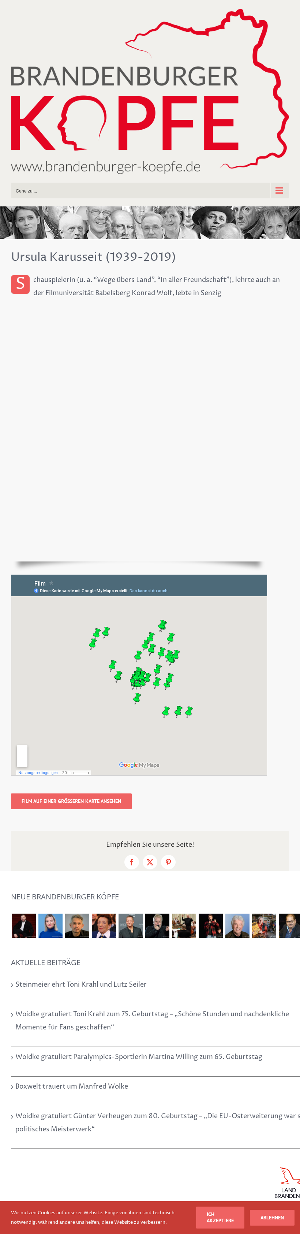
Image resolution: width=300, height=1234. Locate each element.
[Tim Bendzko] (210, 926)
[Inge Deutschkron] (103, 926)
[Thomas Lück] (237, 926)
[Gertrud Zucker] (264, 926)
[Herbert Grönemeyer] (157, 926)
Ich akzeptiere (220, 1217)
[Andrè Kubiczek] (77, 926)
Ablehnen (272, 1217)
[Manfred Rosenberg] (183, 926)
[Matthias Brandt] (130, 926)
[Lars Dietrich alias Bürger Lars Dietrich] (23, 926)
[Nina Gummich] (50, 926)
